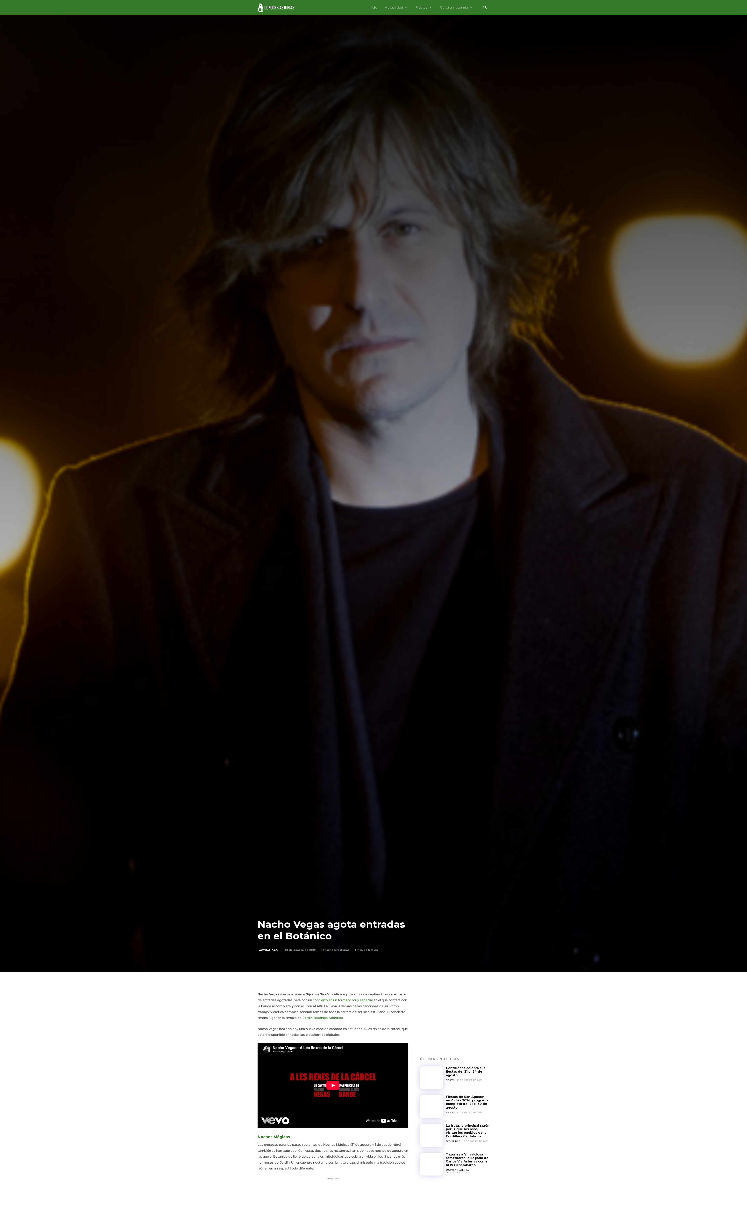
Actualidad (268, 950)
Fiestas (450, 1080)
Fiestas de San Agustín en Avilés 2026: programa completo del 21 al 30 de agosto (467, 1102)
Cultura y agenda (457, 1170)
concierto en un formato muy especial (343, 1000)
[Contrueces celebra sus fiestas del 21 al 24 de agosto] (431, 1077)
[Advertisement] (454, 1018)
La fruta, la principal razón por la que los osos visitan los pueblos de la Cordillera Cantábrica (467, 1131)
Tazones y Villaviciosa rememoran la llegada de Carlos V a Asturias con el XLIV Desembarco (467, 1160)
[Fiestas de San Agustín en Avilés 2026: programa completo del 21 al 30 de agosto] (431, 1106)
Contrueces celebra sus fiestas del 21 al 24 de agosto (465, 1071)
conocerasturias (337, 949)
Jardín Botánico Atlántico (323, 1018)
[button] (484, 7)
